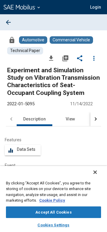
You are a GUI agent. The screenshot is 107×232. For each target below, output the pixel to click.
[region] (53, 199)
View (70, 119)
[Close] (95, 172)
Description (34, 119)
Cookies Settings (53, 225)
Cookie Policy (52, 200)
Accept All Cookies (53, 212)
